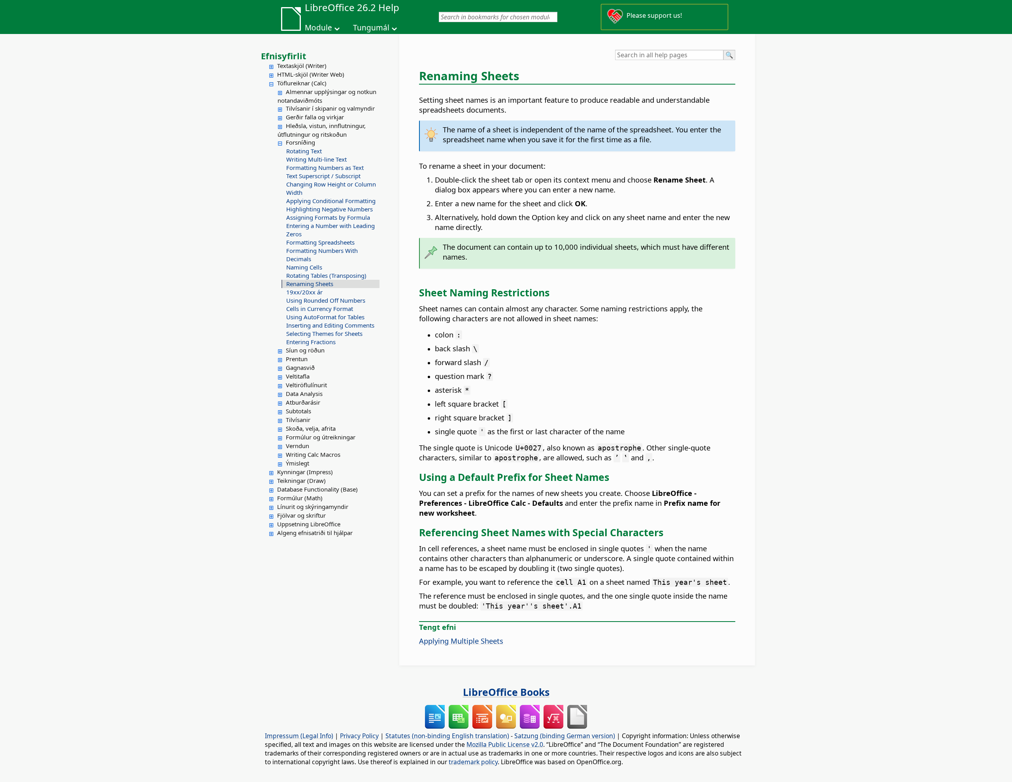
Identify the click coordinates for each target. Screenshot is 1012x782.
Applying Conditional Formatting (331, 201)
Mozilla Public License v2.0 (504, 744)
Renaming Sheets (309, 284)
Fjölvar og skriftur (301, 515)
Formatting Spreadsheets (320, 242)
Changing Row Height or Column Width (331, 188)
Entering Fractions (311, 342)
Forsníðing (300, 142)
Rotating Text (304, 151)
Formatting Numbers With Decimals (322, 255)
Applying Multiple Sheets (461, 641)
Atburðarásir (303, 402)
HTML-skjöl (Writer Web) (310, 74)
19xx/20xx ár (304, 292)
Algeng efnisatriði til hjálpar (315, 533)
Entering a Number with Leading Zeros (330, 230)
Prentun (297, 359)
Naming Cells (304, 267)
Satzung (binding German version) (564, 735)
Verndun (297, 446)
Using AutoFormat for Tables (325, 317)
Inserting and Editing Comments (330, 325)
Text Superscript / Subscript (323, 176)
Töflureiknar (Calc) (302, 83)
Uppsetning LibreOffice (308, 524)
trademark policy (473, 762)
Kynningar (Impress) (305, 472)
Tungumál (371, 28)
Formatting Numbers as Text (325, 167)
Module (318, 28)
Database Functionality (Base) (317, 489)
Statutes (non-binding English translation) (447, 735)
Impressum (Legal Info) (299, 735)
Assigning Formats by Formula (328, 217)
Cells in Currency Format (319, 309)
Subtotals (298, 411)
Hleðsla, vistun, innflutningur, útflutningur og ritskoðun (322, 130)
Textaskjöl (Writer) (302, 66)
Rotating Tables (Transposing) (326, 275)
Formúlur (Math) (300, 498)
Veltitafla (298, 376)
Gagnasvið (300, 367)
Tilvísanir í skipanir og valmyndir (330, 108)
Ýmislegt (297, 463)
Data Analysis (304, 394)
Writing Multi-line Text (316, 159)
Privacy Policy (359, 735)
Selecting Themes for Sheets (324, 333)
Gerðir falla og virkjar (315, 117)
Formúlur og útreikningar (320, 437)
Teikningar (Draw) (301, 480)
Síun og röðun (305, 350)
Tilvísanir (298, 420)
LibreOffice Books (506, 692)
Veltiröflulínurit (306, 385)
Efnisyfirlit (283, 56)
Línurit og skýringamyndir (312, 507)
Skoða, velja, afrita (311, 428)
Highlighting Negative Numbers (329, 209)
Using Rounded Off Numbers (325, 300)
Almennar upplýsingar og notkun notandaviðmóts (327, 96)
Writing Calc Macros (313, 454)
